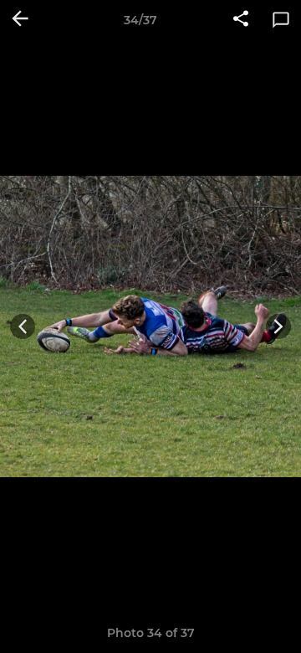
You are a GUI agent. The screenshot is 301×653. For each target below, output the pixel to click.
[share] (241, 20)
